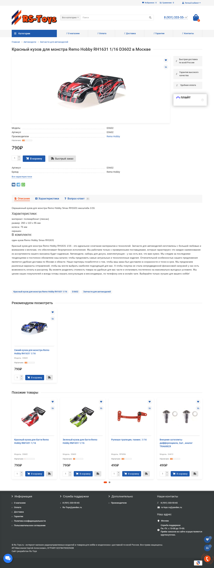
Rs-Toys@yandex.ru (72, 507)
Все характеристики (22, 176)
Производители (119, 503)
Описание (24, 198)
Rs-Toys (33, 551)
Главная (16, 42)
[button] (105, 482)
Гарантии (159, 33)
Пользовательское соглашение (29, 525)
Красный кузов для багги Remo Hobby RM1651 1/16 (31, 441)
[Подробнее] (202, 100)
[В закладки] (165, 60)
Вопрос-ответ (78, 198)
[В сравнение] (165, 66)
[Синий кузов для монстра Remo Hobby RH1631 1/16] (34, 327)
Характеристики (48, 198)
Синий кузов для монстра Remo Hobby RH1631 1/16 (31, 352)
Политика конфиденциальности (30, 521)
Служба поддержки (76, 496)
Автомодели (30, 42)
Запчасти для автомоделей (54, 42)
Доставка (131, 33)
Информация (23, 496)
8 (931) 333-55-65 (71, 503)
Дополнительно (122, 496)
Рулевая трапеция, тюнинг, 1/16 (129, 439)
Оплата (102, 33)
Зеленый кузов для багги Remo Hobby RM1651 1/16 (80, 441)
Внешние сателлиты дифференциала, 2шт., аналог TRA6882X (176, 443)
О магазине (74, 33)
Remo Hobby (113, 136)
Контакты (189, 33)
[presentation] (12, 438)
